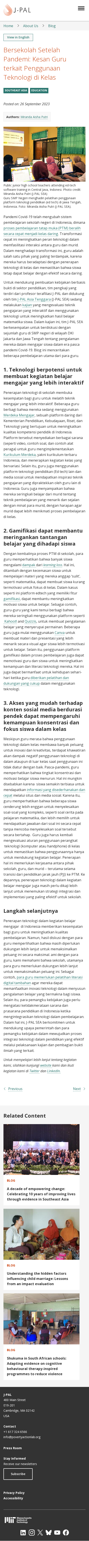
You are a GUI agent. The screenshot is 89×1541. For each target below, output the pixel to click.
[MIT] (44, 1520)
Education (39, 90)
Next (77, 1088)
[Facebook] (66, 1532)
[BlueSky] (49, 1532)
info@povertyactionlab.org (21, 1437)
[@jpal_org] (32, 1532)
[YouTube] (57, 1532)
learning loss (52, 564)
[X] (40, 1532)
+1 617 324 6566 (15, 1432)
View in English (18, 37)
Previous (15, 1088)
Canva (60, 632)
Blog (52, 25)
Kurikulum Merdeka (19, 454)
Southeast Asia (16, 90)
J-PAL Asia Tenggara (34, 299)
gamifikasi (11, 598)
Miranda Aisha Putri (34, 117)
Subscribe (18, 1474)
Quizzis (30, 621)
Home (8, 25)
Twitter (34, 1071)
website (46, 1065)
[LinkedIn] (23, 1532)
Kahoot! (10, 621)
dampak (29, 564)
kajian (27, 305)
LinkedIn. (54, 1071)
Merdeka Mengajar (19, 415)
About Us (30, 25)
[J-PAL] (17, 10)
